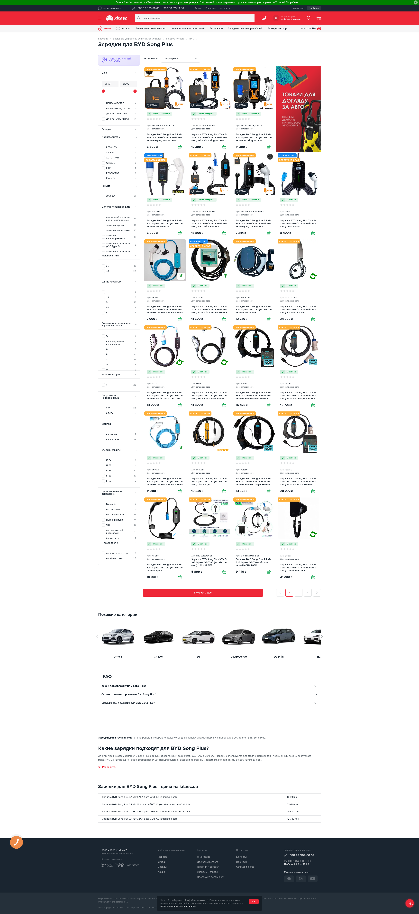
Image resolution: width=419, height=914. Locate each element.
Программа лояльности (210, 876)
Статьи (161, 861)
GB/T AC (121, 196)
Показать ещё (203, 592)
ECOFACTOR (121, 173)
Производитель (111, 137)
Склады (106, 129)
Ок (253, 901)
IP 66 (121, 475)
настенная (121, 434)
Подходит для (110, 542)
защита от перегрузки (121, 230)
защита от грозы (121, 225)
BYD (191, 38)
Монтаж (106, 423)
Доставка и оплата (207, 861)
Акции (198, 8)
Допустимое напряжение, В (110, 396)
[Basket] (319, 18)
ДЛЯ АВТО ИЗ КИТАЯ (121, 118)
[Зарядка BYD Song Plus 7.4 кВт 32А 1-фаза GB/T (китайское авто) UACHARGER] (254, 539)
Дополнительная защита (116, 206)
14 (121, 370)
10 (121, 359)
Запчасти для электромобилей (188, 28)
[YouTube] (313, 878)
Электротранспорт (278, 28)
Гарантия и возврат (208, 866)
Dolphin (279, 656)
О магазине (203, 856)
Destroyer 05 (238, 656)
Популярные (171, 58)
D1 (198, 656)
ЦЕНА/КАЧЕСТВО (121, 103)
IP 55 (121, 465)
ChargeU (121, 163)
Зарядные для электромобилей (245, 28)
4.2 (121, 297)
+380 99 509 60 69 (148, 8)
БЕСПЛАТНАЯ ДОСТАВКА (121, 108)
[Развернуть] (107, 767)
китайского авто (121, 558)
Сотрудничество (245, 866)
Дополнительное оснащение (112, 492)
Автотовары (216, 28)
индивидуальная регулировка (121, 343)
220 (121, 408)
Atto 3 (118, 656)
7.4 (121, 271)
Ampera (121, 152)
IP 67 (121, 481)
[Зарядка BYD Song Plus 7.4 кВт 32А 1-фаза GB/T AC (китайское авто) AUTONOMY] (298, 195)
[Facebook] (289, 878)
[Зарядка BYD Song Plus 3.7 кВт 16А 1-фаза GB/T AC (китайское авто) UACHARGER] (209, 539)
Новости (162, 856)
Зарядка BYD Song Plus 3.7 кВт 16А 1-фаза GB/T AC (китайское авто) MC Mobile (146, 804)
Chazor (158, 656)
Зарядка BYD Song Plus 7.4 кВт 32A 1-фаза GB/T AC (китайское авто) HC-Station (146, 811)
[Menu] (100, 18)
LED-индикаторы (121, 514)
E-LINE (121, 168)
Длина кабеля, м (111, 281)
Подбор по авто (175, 38)
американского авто (121, 553)
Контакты (225, 8)
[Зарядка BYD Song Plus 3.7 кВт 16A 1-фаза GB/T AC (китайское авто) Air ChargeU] (209, 453)
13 (121, 364)
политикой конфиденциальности (177, 906)
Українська (298, 8)
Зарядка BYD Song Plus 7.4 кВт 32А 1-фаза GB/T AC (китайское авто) (140, 797)
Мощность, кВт (110, 255)
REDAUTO (121, 147)
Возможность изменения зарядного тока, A (116, 324)
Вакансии (210, 8)
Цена (105, 72)
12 (121, 336)
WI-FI (121, 525)
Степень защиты (111, 449)
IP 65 (121, 470)
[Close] (416, 2)
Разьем (106, 185)
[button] (322, 636)
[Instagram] (301, 878)
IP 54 (121, 460)
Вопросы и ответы (207, 871)
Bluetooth (121, 504)
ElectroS (121, 178)
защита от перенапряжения (121, 237)
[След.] (317, 593)
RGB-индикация (121, 519)
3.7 (121, 266)
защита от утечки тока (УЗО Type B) (121, 245)
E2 (318, 656)
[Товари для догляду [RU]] (298, 109)
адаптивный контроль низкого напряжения (121, 219)
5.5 (121, 307)
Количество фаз (111, 374)
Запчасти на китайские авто (151, 28)
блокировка (121, 538)
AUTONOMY (121, 157)
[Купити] (179, 147)
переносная (121, 439)
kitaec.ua (103, 38)
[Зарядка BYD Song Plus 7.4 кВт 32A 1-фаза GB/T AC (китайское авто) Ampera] (165, 539)
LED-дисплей (121, 509)
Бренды (162, 866)
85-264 (121, 413)
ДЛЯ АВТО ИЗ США (121, 113)
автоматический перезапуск (121, 532)
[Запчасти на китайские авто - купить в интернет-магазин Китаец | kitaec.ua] (116, 18)
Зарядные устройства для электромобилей (137, 38)
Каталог (126, 28)
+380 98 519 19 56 (173, 8)
